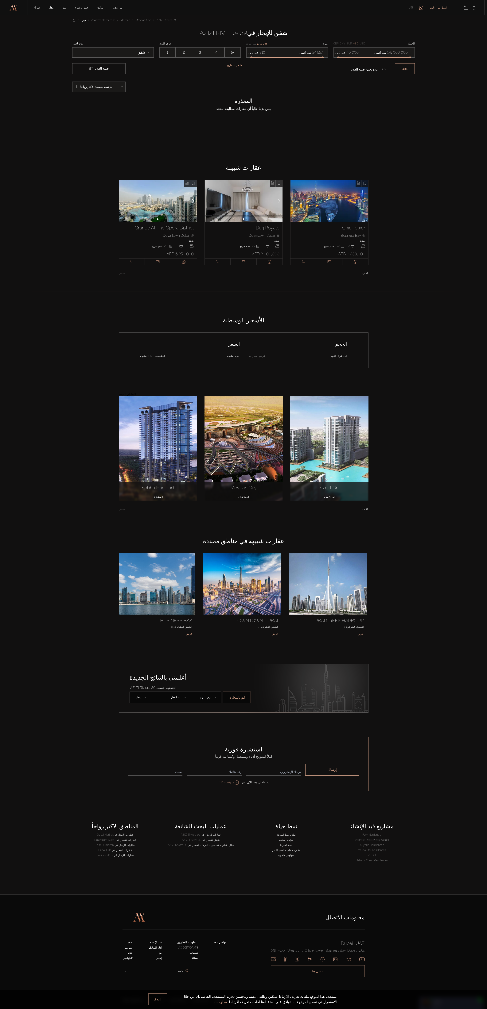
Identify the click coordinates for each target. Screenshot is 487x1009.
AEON (372, 855)
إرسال (332, 770)
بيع (64, 7)
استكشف (158, 497)
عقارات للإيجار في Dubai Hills (115, 850)
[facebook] (285, 959)
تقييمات (194, 952)
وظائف (194, 957)
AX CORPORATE (188, 947)
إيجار (51, 7)
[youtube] (362, 959)
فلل (130, 952)
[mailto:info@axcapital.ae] (273, 959)
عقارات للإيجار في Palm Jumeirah (115, 844)
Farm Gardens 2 (371, 834)
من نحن (117, 7)
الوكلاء (100, 7)
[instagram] (335, 959)
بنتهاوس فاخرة (286, 855)
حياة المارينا (286, 844)
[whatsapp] (421, 7)
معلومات (220, 1002)
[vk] (348, 959)
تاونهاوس (128, 957)
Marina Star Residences (372, 850)
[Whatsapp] (322, 959)
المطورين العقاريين (187, 942)
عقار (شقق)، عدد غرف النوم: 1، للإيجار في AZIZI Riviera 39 (201, 844)
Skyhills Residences (372, 844)
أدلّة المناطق (155, 947)
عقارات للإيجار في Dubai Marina (115, 834)
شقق (130, 942)
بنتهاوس (128, 947)
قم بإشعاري (236, 697)
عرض (189, 633)
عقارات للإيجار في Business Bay (115, 855)
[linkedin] (309, 959)
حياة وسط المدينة (286, 834)
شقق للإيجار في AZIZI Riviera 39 (201, 839)
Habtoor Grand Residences (372, 860)
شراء (37, 7)
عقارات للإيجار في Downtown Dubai (115, 839)
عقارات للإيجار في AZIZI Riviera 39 (201, 834)
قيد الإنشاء (81, 7)
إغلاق (157, 999)
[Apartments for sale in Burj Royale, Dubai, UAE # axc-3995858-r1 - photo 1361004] (244, 201)
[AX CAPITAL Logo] (139, 917)
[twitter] (297, 959)
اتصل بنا (442, 7)
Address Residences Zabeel (372, 839)
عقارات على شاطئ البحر (286, 850)
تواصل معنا (219, 942)
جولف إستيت (286, 839)
